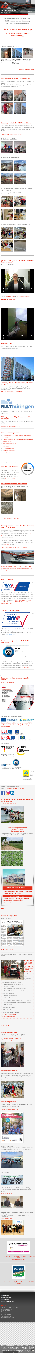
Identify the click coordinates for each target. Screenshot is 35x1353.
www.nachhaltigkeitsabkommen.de (10, 426)
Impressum (6, 1299)
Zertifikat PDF (9, 479)
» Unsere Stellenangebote (9, 1014)
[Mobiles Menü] (33, 2)
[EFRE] (16, 738)
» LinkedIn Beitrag (6, 1040)
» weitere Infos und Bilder (8, 803)
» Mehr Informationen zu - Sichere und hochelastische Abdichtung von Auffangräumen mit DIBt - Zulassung (17, 568)
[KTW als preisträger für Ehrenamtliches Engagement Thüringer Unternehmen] (12, 1228)
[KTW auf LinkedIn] (12, 794)
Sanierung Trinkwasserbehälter (6, 61)
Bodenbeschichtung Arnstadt (27, 60)
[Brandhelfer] (7, 171)
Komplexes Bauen (8, 453)
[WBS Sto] (7, 238)
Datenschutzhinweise (8, 1301)
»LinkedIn (22, 788)
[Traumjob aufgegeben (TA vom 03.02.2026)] (12, 933)
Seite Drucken (7, 1297)
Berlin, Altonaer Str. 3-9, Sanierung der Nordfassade (16, 61)
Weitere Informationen (25, 1352)
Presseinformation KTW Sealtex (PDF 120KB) (14, 547)
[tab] (17, 518)
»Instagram (16, 788)
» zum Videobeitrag (6, 1193)
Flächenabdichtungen (9, 450)
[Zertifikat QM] (15, 658)
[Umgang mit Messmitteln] (7, 207)
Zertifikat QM (25, 667)
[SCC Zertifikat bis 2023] (15, 590)
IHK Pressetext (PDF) (7, 1218)
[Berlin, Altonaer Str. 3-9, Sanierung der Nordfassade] (17, 369)
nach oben (6, 1295)
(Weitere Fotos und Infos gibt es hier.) (11, 134)
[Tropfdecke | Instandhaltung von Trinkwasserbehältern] (7, 513)
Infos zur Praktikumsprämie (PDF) (10, 1109)
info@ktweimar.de (9, 1317)
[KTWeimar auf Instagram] (8, 794)
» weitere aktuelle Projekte (26, 69)
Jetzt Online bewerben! (8, 299)
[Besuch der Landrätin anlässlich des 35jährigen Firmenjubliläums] (12, 1055)
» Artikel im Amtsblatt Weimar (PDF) (11, 1038)
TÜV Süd (6, 544)
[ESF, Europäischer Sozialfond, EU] (12, 732)
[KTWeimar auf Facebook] (3, 794)
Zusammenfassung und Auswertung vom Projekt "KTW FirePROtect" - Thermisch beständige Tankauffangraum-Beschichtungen (16, 724)
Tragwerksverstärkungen (9, 443)
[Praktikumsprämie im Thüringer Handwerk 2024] (12, 1128)
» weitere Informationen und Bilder (11, 391)
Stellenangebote (9, 296)
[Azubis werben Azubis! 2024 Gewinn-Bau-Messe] (12, 1089)
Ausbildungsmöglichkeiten (24, 296)
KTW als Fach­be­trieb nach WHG (17, 767)
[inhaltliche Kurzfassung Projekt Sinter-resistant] (15, 756)
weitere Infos (5, 1079)
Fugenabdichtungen (8, 448)
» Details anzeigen (8, 903)
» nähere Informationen (7, 682)
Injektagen (6, 446)
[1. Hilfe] (7, 152)
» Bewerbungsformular (8, 1016)
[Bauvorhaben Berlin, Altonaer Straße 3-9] (7, 101)
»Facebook (10, 788)
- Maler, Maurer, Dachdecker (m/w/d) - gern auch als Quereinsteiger (16, 898)
